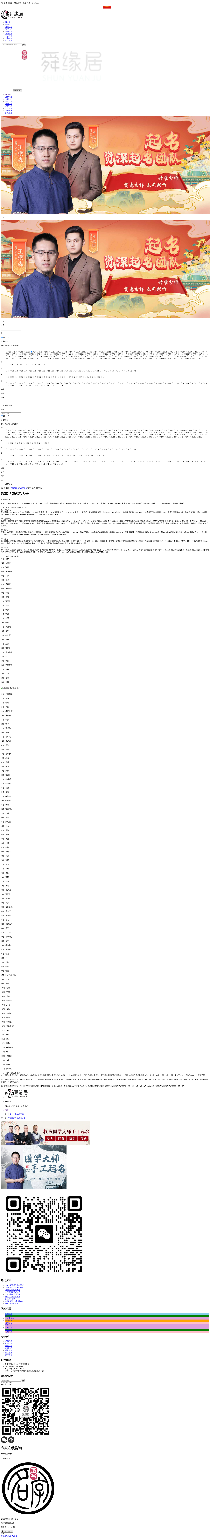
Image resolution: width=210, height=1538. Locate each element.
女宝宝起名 (9, 1318)
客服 (15, 1536)
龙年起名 (8, 38)
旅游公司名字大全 (12, 1290)
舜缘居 (7, 22)
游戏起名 (8, 1327)
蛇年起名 (8, 1314)
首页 (4, 1536)
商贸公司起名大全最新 (14, 1287)
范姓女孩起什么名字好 (14, 1285)
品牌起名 (8, 34)
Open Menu (17, 90)
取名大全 (8, 1316)
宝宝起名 (8, 29)
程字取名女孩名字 (12, 1297)
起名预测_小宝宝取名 (14, 1301)
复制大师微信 (7, 1531)
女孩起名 (8, 1332)
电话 (9, 1536)
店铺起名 (8, 31)
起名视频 (8, 40)
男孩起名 (8, 1325)
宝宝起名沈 (10, 1299)
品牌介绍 (8, 24)
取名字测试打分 (11, 1303)
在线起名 (8, 7)
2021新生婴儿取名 (13, 1294)
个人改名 (8, 36)
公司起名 (8, 27)
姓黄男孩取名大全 (13, 1292)
